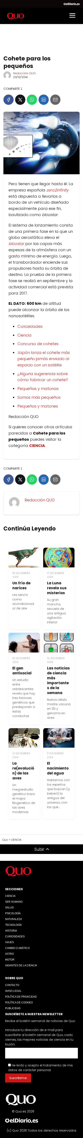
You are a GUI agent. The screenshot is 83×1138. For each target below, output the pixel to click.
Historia (11, 930)
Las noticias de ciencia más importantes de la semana (58, 680)
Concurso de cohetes (38, 343)
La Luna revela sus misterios (57, 587)
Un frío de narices (21, 585)
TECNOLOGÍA (13, 924)
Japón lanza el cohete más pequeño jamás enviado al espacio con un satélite (43, 359)
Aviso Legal (13, 990)
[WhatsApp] (32, 100)
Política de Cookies (19, 1002)
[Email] (55, 100)
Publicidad (13, 1008)
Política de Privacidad (21, 996)
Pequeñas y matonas (38, 388)
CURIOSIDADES (15, 936)
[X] (20, 100)
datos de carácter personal (29, 1070)
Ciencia (24, 335)
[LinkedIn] (44, 100)
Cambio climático (17, 948)
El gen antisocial (21, 671)
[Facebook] (8, 100)
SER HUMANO (14, 901)
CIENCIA (10, 895)
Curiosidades (30, 326)
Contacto (12, 985)
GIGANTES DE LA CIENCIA (21, 965)
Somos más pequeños (38, 397)
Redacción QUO (24, 73)
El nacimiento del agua (58, 768)
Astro (9, 953)
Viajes (9, 942)
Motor (9, 959)
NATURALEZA (13, 919)
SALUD (9, 907)
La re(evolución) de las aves (23, 771)
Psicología (13, 913)
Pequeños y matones (37, 406)
